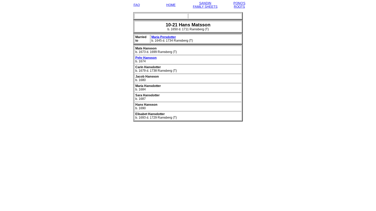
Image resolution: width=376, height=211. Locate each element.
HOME (171, 5)
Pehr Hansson (146, 57)
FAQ (137, 5)
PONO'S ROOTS (239, 5)
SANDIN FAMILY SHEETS (205, 5)
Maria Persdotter (163, 37)
